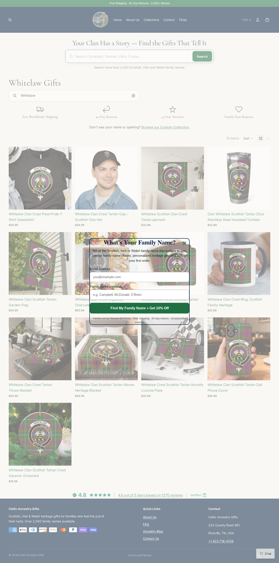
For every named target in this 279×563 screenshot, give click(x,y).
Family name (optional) (106, 286)
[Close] (184, 243)
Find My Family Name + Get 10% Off (140, 308)
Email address (100, 269)
